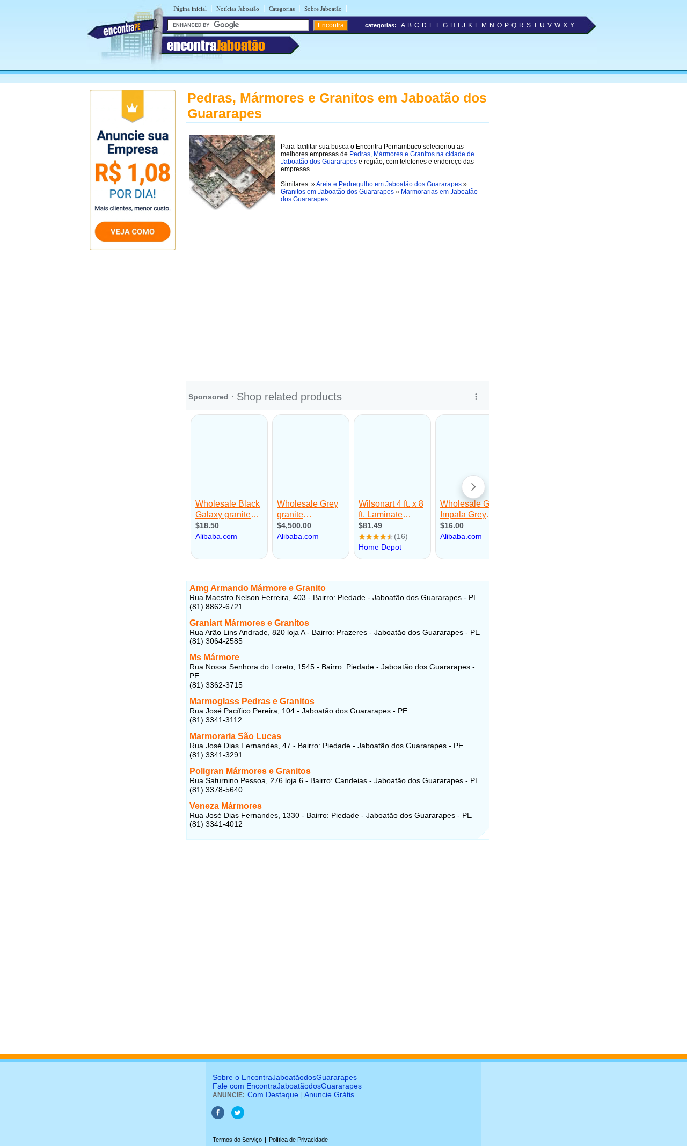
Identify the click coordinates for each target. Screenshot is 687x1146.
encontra (216, 45)
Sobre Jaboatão (323, 8)
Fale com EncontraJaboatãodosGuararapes (287, 1086)
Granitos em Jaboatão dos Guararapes (337, 191)
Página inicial (190, 8)
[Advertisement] (337, 289)
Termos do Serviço (237, 1139)
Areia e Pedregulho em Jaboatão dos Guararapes (389, 184)
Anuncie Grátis (329, 1094)
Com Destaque (272, 1094)
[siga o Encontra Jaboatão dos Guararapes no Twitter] (237, 1117)
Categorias (282, 8)
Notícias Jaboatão (237, 8)
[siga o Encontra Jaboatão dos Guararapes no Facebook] (217, 1117)
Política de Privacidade (298, 1139)
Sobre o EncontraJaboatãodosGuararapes (285, 1077)
